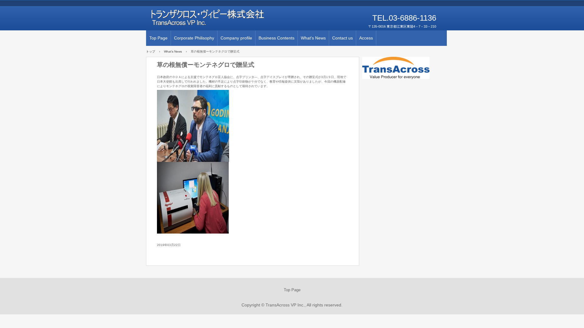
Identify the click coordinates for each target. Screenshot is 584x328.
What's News (313, 38)
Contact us (342, 38)
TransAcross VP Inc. (216, 18)
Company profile (236, 38)
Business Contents (276, 38)
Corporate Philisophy (194, 38)
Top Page (158, 38)
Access (366, 38)
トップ (150, 51)
